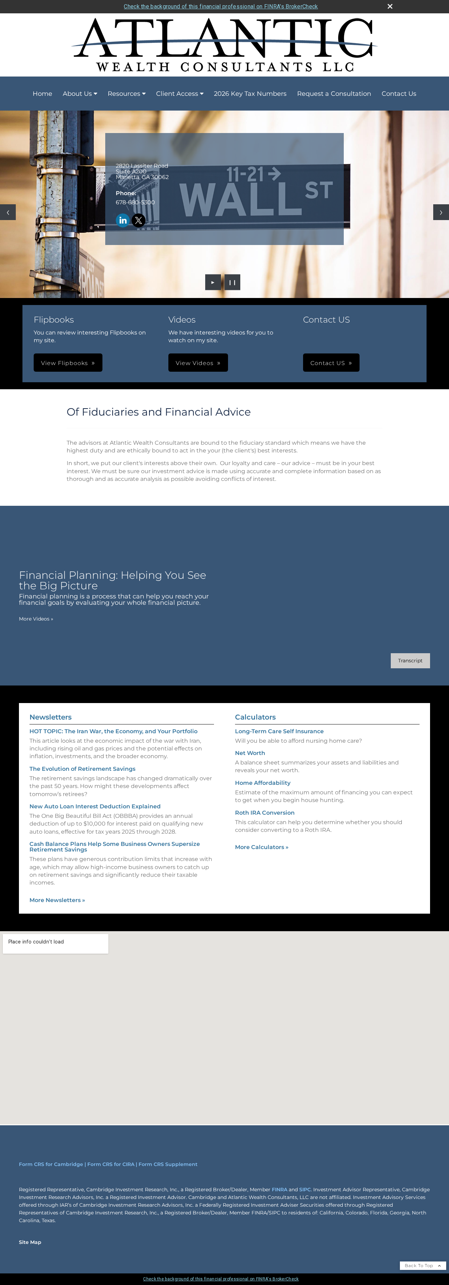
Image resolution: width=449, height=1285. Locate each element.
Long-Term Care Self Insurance (279, 731)
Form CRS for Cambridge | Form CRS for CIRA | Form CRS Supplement (108, 1164)
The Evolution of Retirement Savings (82, 769)
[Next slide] (441, 212)
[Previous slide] (8, 212)
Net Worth (250, 753)
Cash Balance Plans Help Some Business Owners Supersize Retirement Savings (114, 847)
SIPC (305, 1189)
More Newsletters (57, 900)
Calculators (255, 717)
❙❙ (232, 282)
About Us (77, 94)
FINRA (279, 1189)
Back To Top (420, 1265)
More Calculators (262, 847)
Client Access (177, 94)
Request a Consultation (334, 94)
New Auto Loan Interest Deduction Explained (95, 806)
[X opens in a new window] (139, 220)
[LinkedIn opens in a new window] (123, 220)
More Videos (36, 618)
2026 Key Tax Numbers (250, 94)
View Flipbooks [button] (64, 363)
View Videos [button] (195, 363)
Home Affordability (262, 783)
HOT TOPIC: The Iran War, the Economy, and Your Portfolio (113, 731)
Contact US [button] (327, 363)
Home (42, 94)
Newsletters (50, 717)
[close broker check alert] (390, 6)
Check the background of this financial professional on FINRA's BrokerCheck (221, 6)
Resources (124, 94)
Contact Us (399, 94)
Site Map (30, 1242)
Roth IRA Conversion (265, 812)
